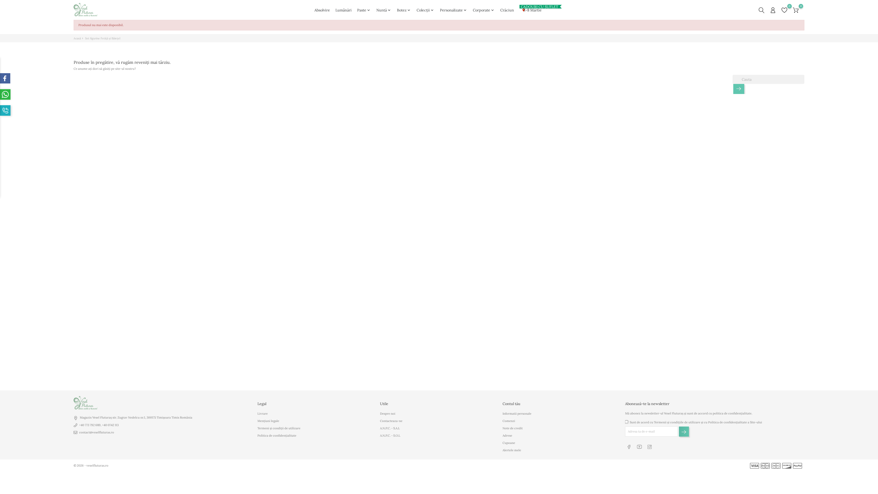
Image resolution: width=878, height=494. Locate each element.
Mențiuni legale (268, 421)
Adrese (507, 436)
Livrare (262, 414)
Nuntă (383, 10)
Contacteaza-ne (391, 421)
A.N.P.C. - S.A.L (390, 428)
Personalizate (453, 10)
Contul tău (511, 403)
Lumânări (343, 10)
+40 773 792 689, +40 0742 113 (99, 425)
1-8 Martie (531, 9)
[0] (784, 10)
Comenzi (509, 421)
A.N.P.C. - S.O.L (390, 436)
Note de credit (513, 428)
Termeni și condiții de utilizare (278, 428)
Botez (404, 10)
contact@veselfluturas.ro (96, 432)
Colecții (425, 10)
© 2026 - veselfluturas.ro (91, 465)
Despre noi (387, 414)
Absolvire (322, 10)
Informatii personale (517, 414)
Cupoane (509, 443)
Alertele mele (512, 450)
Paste (364, 10)
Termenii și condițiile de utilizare (677, 422)
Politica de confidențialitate (276, 436)
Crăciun (507, 10)
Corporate (484, 10)
